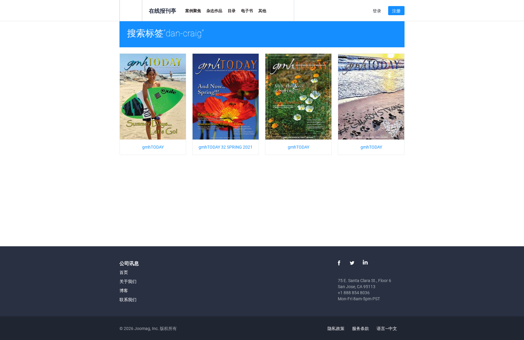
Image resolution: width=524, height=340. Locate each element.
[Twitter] (352, 263)
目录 (232, 10)
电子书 (247, 10)
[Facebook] (339, 263)
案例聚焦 (193, 10)
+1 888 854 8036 (354, 292)
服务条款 (360, 328)
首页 (123, 272)
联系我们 (127, 299)
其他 (262, 10)
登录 (377, 11)
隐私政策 (336, 328)
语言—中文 (387, 328)
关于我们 (127, 281)
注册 (396, 11)
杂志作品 (214, 10)
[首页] (131, 10)
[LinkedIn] (365, 263)
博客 (123, 290)
